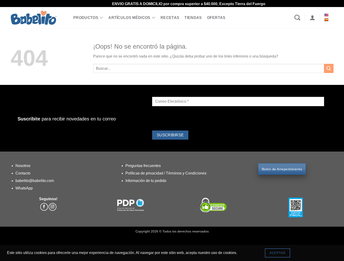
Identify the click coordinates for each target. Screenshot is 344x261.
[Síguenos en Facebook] (44, 207)
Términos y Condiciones (186, 173)
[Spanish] (326, 20)
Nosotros (22, 166)
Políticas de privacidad (144, 173)
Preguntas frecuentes (143, 166)
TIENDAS (193, 18)
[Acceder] (312, 18)
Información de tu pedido (145, 181)
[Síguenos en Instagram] (52, 207)
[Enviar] (328, 68)
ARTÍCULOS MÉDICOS (129, 18)
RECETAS (170, 18)
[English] (326, 15)
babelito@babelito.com (34, 181)
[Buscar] (297, 18)
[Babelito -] (38, 17)
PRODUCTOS (85, 18)
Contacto (22, 173)
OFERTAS (216, 18)
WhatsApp (24, 188)
